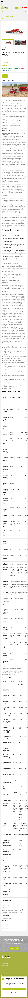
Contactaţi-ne (5, 928)
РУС (23, 4)
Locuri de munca (4, 973)
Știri (1, 975)
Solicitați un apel (14, 948)
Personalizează (14, 995)
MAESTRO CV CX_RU (7, 920)
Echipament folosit (5, 963)
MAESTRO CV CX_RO (7, 918)
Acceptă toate (14, 989)
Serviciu (2, 971)
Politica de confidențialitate (12, 986)
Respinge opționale (14, 992)
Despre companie (5, 965)
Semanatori (4, 47)
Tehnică (2, 961)
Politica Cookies (22, 986)
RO (26, 4)
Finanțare (3, 967)
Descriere (5, 76)
